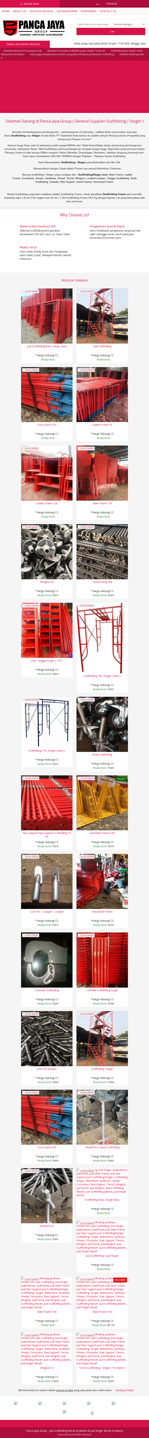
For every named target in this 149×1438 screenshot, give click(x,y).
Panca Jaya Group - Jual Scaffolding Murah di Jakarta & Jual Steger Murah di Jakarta (74, 1430)
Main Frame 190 (47, 1311)
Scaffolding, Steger (102, 1069)
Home (5, 11)
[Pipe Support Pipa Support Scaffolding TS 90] (47, 802)
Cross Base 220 (47, 1147)
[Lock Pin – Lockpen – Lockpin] (47, 881)
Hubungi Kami (47, 360)
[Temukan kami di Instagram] (74, 1403)
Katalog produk (41, 11)
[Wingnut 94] (47, 551)
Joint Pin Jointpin (46, 1069)
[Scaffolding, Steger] (102, 1038)
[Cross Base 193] (47, 394)
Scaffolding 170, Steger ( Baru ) (47, 750)
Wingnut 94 (46, 582)
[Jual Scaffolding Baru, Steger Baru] (47, 315)
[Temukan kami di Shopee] (99, 1403)
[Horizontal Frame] (102, 881)
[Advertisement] (74, 87)
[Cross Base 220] (47, 1117)
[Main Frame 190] (47, 1292)
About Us (19, 11)
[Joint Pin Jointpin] (47, 1038)
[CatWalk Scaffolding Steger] (102, 959)
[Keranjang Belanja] (95, 3)
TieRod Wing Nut (102, 582)
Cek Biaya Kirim (67, 11)
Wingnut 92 (46, 1367)
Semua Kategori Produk (23, 44)
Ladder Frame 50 (102, 424)
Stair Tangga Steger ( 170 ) (47, 660)
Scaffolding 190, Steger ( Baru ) (102, 676)
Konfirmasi (88, 11)
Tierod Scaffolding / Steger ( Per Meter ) (102, 1367)
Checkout (111, 3)
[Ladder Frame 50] (102, 394)
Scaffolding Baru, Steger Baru (102, 1199)
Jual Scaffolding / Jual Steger (102, 1255)
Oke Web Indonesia (81, 1434)
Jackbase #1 (47, 1226)
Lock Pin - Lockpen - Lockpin (47, 911)
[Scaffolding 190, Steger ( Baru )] (102, 637)
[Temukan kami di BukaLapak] (74, 1411)
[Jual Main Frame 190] (102, 802)
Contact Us (108, 11)
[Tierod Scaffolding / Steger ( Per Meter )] (102, 1348)
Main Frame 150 (102, 1311)
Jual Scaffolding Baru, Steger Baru (47, 346)
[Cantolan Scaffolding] (47, 959)
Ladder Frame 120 (47, 503)
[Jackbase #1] (47, 1195)
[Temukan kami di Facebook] (25, 1403)
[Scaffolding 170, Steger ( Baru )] (47, 722)
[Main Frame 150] (102, 1292)
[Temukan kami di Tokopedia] (123, 1403)
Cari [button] (111, 31)
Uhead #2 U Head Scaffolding (102, 1147)
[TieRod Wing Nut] (102, 551)
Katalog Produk (124, 1390)
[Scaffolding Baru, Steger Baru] (102, 1182)
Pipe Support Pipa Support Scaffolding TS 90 (47, 834)
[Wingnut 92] (47, 1348)
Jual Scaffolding (102, 346)
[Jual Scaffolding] (102, 315)
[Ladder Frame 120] (47, 473)
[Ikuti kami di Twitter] (50, 1403)
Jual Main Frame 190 (102, 833)
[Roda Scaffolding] (102, 724)
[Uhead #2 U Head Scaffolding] (102, 1117)
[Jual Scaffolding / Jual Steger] (102, 1236)
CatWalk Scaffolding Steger (102, 990)
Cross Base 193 (47, 424)
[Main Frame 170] (102, 473)
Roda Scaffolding (102, 754)
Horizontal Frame (102, 911)
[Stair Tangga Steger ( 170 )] (47, 630)
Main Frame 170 (102, 503)
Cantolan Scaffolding (47, 990)
